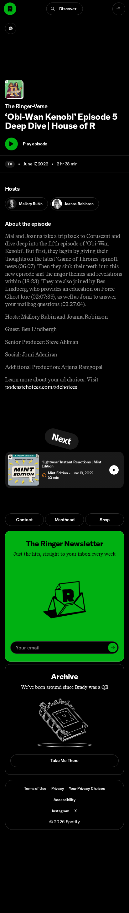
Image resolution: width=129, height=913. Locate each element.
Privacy (57, 788)
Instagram (60, 811)
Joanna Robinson (79, 203)
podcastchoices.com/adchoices (41, 387)
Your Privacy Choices (87, 788)
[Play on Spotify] (10, 28)
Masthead (65, 519)
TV (10, 164)
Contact (24, 519)
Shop (105, 519)
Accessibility (64, 799)
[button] (64, 9)
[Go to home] (10, 9)
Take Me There (64, 760)
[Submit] (112, 647)
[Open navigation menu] (118, 9)
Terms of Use (35, 788)
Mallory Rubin (31, 203)
